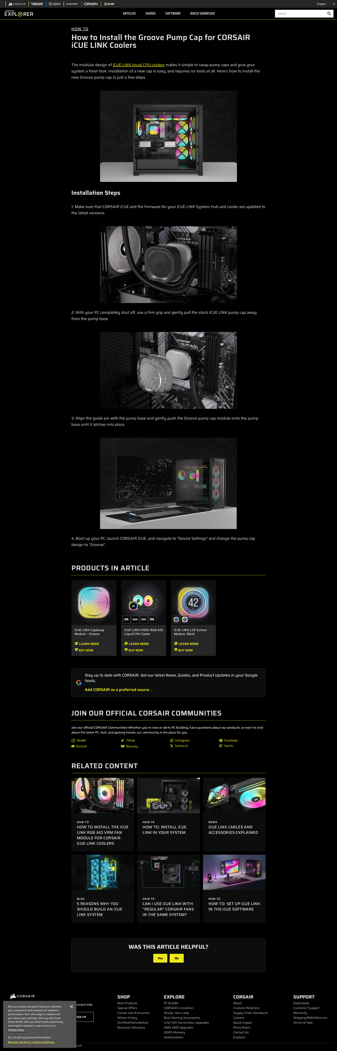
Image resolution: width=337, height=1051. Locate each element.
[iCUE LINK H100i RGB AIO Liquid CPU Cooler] (143, 602)
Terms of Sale (303, 1022)
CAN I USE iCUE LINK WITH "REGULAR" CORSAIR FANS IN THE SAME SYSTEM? (168, 909)
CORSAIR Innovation (178, 1008)
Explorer (239, 1037)
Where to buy (127, 1017)
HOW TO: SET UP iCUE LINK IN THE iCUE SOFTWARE (234, 906)
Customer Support (306, 1008)
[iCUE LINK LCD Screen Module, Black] (193, 602)
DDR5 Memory (174, 1032)
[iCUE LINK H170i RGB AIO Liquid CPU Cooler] (135, 619)
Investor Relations (246, 1008)
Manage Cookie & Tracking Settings (31, 1042)
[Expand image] (168, 136)
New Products (127, 1003)
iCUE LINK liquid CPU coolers (138, 65)
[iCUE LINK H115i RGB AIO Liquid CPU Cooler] (152, 619)
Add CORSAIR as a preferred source (117, 689)
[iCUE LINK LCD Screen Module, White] (185, 619)
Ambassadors (173, 1037)
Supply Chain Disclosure (250, 1012)
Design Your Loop (176, 1012)
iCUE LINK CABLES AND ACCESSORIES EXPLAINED (233, 830)
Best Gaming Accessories (182, 1017)
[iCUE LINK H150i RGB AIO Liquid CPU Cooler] (144, 619)
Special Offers (127, 1008)
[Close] (71, 1006)
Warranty (300, 1012)
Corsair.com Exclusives (133, 1012)
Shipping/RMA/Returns (310, 1017)
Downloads (301, 1003)
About (237, 1003)
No (177, 958)
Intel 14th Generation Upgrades (186, 1022)
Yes (160, 958)
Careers (238, 1017)
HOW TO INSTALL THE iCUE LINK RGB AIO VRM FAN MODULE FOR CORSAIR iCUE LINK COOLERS (103, 835)
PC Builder (171, 1003)
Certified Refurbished (132, 1022)
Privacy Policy (16, 1030)
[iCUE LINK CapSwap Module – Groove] (93, 602)
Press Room (241, 1027)
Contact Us (241, 1032)
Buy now (85, 650)
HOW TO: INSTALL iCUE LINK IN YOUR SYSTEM (164, 830)
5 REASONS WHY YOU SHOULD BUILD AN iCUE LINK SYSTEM (99, 909)
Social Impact (242, 1022)
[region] (39, 1024)
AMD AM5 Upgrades (178, 1027)
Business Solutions (131, 1027)
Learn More (88, 643)
